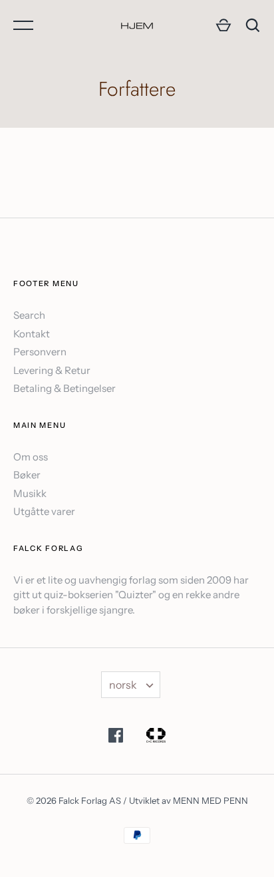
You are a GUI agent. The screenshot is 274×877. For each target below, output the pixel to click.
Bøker (27, 474)
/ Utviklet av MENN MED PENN (185, 800)
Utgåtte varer (44, 511)
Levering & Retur (51, 370)
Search (29, 315)
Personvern (40, 351)
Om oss (30, 456)
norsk (123, 684)
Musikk (30, 493)
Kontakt (31, 333)
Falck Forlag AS (90, 800)
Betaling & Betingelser (64, 388)
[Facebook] (115, 737)
